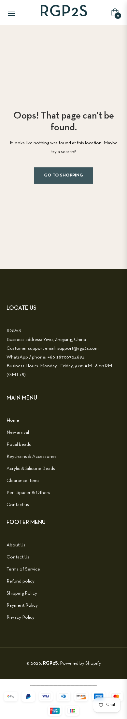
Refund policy (21, 581)
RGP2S (50, 663)
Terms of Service (23, 569)
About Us (16, 545)
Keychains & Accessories (32, 456)
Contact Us (18, 557)
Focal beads (19, 444)
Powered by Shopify (80, 663)
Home (13, 420)
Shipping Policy (22, 593)
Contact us (18, 504)
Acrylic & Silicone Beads (31, 468)
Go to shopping (63, 175)
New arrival (18, 432)
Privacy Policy (21, 617)
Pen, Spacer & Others (28, 492)
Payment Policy (22, 605)
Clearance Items (23, 480)
